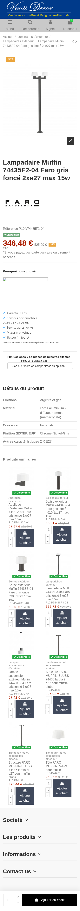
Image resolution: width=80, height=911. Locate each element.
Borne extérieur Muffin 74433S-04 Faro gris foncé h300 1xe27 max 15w (21, 592)
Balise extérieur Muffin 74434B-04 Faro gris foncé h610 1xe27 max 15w (58, 509)
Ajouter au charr (52, 900)
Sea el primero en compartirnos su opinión (38, 366)
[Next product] (76, 41)
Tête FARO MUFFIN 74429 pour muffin (56, 766)
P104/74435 (53, 690)
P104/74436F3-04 (57, 602)
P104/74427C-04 (19, 693)
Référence (10, 229)
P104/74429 (53, 773)
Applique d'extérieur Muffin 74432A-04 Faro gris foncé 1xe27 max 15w (20, 512)
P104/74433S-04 (19, 603)
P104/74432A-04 (19, 522)
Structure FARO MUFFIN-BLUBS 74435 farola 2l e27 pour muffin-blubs (57, 679)
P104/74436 (16, 780)
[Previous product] (73, 41)
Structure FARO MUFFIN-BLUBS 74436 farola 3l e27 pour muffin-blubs (20, 770)
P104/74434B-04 (56, 519)
